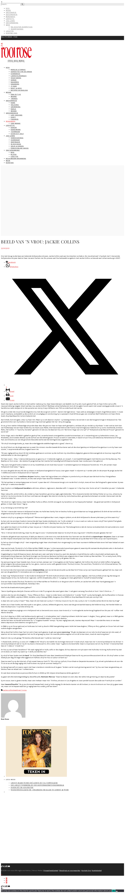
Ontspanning (12, 23)
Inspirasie (15, 142)
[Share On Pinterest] (6, 883)
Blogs (14, 154)
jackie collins (8, 690)
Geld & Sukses (17, 146)
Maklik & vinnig (18, 69)
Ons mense (16, 123)
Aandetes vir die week (21, 71)
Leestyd (10, 31)
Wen (8, 25)
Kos (8, 8)
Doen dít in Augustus (22, 787)
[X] (3, 866)
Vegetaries (16, 78)
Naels (13, 109)
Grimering (16, 107)
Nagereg (15, 82)
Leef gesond (16, 115)
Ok (114, 891)
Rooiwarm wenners (16, 158)
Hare (13, 102)
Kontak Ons (11, 33)
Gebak (13, 80)
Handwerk (16, 129)
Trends (14, 98)
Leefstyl (10, 19)
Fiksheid (15, 119)
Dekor (14, 127)
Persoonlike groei (20, 148)
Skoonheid (11, 12)
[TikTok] (1, 866)
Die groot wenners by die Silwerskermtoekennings (37, 785)
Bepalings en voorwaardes (69, 871)
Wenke (14, 96)
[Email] (9, 866)
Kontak (10, 163)
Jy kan (14, 86)
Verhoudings (17, 138)
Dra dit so (16, 94)
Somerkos (15, 73)
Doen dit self (17, 133)
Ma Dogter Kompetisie (22, 27)
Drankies (15, 84)
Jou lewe (10, 136)
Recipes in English (19, 90)
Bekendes (10, 17)
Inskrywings (17, 29)
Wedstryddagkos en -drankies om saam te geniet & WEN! (40, 790)
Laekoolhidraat (19, 76)
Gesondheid (11, 14)
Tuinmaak (15, 131)
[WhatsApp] (5, 866)
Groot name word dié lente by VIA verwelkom (34, 783)
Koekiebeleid (97, 871)
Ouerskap (15, 140)
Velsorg (15, 105)
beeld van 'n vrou (20, 690)
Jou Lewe (10, 21)
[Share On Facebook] (6, 878)
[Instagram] (7, 866)
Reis (12, 152)
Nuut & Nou (16, 88)
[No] (117, 891)
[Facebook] (6, 866)
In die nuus (16, 144)
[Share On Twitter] (6, 880)
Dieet (13, 117)
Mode (8, 10)
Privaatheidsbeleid (50, 871)
